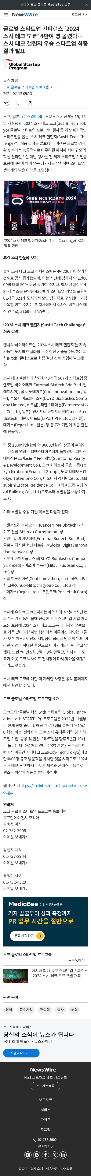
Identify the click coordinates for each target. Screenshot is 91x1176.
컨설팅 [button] (45, 1010)
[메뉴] (5, 15)
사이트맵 (66, 1169)
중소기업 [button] (26, 1010)
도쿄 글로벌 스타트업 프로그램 (27, 87)
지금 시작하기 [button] (19, 1053)
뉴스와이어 (32, 116)
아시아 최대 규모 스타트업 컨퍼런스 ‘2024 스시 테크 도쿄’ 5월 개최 (60, 973)
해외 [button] (74, 1010)
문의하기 (45, 1146)
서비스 (46, 1110)
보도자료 (45, 1100)
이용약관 (52, 1169)
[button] (6, 103)
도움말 (46, 1130)
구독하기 (78, 960)
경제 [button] (9, 1010)
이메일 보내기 (15, 837)
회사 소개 (37, 1169)
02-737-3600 (47, 1139)
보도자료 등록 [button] (46, 1086)
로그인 (23, 1169)
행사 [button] (60, 1010)
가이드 (46, 1119)
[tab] (45, 1100)
